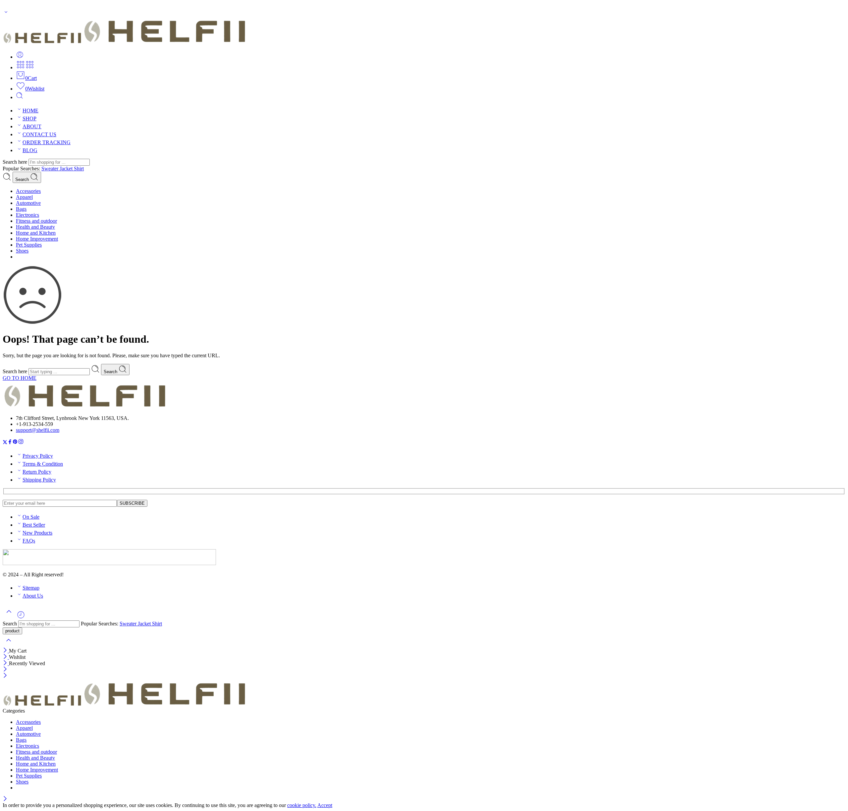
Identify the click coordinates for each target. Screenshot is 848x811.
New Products (37, 533)
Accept (324, 805)
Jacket (67, 168)
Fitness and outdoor (36, 221)
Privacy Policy (38, 456)
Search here (15, 162)
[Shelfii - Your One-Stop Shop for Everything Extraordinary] (125, 42)
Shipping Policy (39, 480)
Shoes (22, 251)
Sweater (50, 168)
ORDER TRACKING (47, 142)
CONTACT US (39, 134)
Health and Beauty (35, 227)
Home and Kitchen (36, 233)
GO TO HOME (19, 378)
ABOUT (32, 126)
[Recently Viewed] (21, 617)
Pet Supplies (29, 245)
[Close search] (9, 644)
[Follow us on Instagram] (21, 442)
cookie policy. (301, 805)
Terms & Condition (43, 464)
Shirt (79, 168)
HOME (30, 110)
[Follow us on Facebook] (10, 442)
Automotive (28, 203)
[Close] (6, 651)
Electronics (27, 215)
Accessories (28, 191)
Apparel (24, 197)
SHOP (29, 118)
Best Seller (34, 525)
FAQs (29, 541)
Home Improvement (37, 239)
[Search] (19, 97)
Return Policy (37, 472)
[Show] (6, 13)
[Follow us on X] (5, 442)
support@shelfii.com (37, 430)
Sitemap (31, 588)
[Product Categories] (20, 67)
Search (22, 179)
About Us (33, 596)
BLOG (30, 150)
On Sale (31, 517)
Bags (21, 209)
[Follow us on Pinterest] (15, 442)
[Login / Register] (20, 57)
